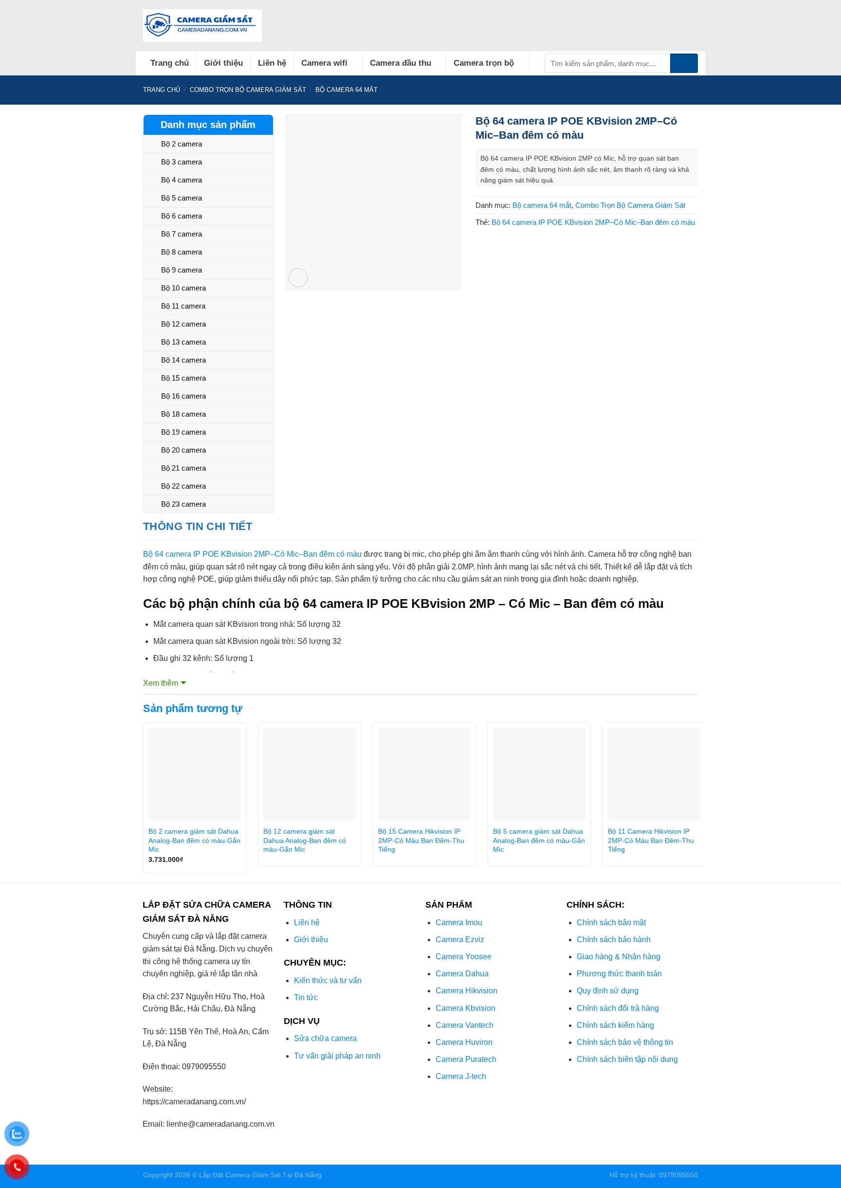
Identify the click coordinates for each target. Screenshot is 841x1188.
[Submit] (684, 63)
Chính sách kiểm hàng (615, 1025)
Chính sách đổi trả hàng (618, 1008)
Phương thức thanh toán (619, 973)
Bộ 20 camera (183, 450)
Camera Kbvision (465, 1008)
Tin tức (306, 997)
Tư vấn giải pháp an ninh (337, 1056)
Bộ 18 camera (183, 414)
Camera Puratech (466, 1059)
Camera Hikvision (466, 991)
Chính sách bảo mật (611, 922)
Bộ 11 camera (183, 306)
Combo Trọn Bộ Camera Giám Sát (248, 89)
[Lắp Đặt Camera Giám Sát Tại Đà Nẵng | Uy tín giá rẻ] (202, 25)
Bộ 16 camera (183, 396)
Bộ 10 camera (183, 288)
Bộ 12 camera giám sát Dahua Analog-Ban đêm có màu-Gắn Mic (304, 840)
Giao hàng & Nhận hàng (618, 956)
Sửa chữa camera (325, 1038)
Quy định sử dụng (608, 991)
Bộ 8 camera (181, 252)
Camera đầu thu (400, 63)
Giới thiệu (223, 63)
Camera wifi (324, 63)
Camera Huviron (464, 1042)
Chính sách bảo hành (614, 939)
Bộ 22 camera (183, 486)
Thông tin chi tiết (198, 526)
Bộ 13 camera (183, 342)
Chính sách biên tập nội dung (627, 1059)
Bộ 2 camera (181, 144)
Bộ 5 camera (181, 198)
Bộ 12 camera (183, 324)
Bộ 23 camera (183, 504)
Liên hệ (272, 63)
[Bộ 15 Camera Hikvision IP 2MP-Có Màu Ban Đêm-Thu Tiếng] (424, 774)
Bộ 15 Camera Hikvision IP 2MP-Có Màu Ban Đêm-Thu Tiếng (421, 840)
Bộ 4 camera (181, 180)
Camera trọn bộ (484, 63)
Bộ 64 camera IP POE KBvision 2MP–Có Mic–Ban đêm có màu (593, 222)
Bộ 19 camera (183, 432)
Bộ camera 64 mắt (346, 89)
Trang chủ (169, 63)
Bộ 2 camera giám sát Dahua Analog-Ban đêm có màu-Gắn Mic (194, 840)
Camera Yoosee (464, 956)
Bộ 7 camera (181, 234)
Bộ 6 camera (181, 216)
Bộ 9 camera (181, 270)
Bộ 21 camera (183, 468)
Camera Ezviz (460, 939)
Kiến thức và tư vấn (328, 980)
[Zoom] (298, 277)
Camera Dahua (462, 973)
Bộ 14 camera (183, 360)
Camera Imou (459, 922)
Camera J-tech (461, 1076)
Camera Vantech (465, 1025)
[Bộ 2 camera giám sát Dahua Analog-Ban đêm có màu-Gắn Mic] (194, 774)
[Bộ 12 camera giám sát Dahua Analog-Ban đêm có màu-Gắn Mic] (309, 774)
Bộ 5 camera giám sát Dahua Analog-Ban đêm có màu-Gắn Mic (539, 840)
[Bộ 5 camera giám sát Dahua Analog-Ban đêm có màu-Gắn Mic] (539, 774)
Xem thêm (160, 683)
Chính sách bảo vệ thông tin (625, 1042)
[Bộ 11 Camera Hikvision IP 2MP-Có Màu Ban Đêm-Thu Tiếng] (654, 774)
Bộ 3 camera (181, 162)
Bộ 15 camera (183, 378)
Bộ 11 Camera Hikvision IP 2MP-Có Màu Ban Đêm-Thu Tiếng (651, 840)
